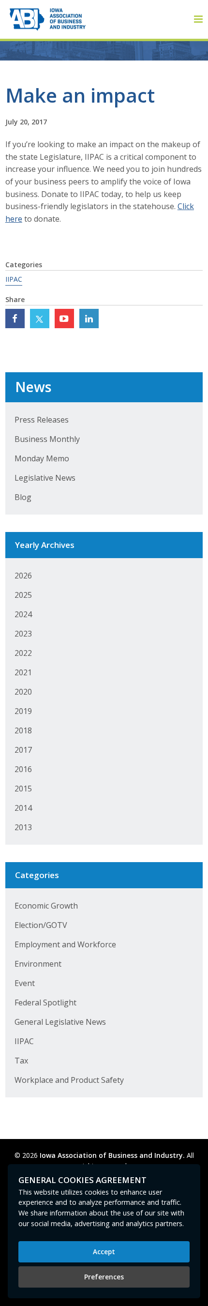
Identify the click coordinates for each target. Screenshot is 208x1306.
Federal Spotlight (45, 1002)
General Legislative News (60, 1022)
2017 (23, 749)
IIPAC (13, 279)
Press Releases (42, 419)
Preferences (104, 1276)
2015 (23, 788)
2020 (23, 691)
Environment (38, 963)
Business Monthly (47, 439)
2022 (23, 653)
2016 (23, 769)
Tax (21, 1060)
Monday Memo (42, 458)
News (33, 387)
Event (25, 983)
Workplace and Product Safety (69, 1080)
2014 (23, 808)
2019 (23, 711)
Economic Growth (46, 905)
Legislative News (45, 477)
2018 (23, 730)
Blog (23, 497)
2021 (23, 672)
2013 (23, 827)
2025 (23, 595)
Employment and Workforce (65, 944)
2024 (23, 614)
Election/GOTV (41, 925)
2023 (23, 633)
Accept (104, 1251)
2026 (23, 575)
